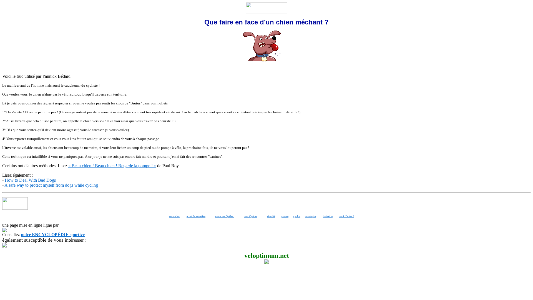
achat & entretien (196, 216)
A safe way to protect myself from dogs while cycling (51, 185)
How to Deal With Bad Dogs (30, 180)
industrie (328, 216)
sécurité (271, 216)
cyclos (296, 216)
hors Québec (250, 216)
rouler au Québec (224, 216)
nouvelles (174, 216)
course (284, 216)
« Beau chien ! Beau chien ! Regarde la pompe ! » (112, 165)
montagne (310, 216)
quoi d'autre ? (346, 216)
